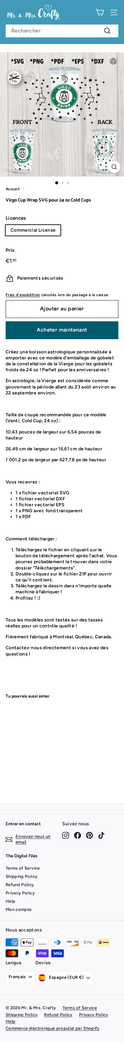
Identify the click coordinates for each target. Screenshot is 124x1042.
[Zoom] (114, 167)
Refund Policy (20, 884)
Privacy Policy (20, 892)
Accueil (13, 189)
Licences (16, 218)
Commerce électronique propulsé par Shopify (53, 1028)
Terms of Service (23, 868)
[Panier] (99, 12)
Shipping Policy (21, 876)
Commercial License (33, 230)
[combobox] (62, 30)
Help (10, 901)
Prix (10, 250)
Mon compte (19, 909)
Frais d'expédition (23, 295)
